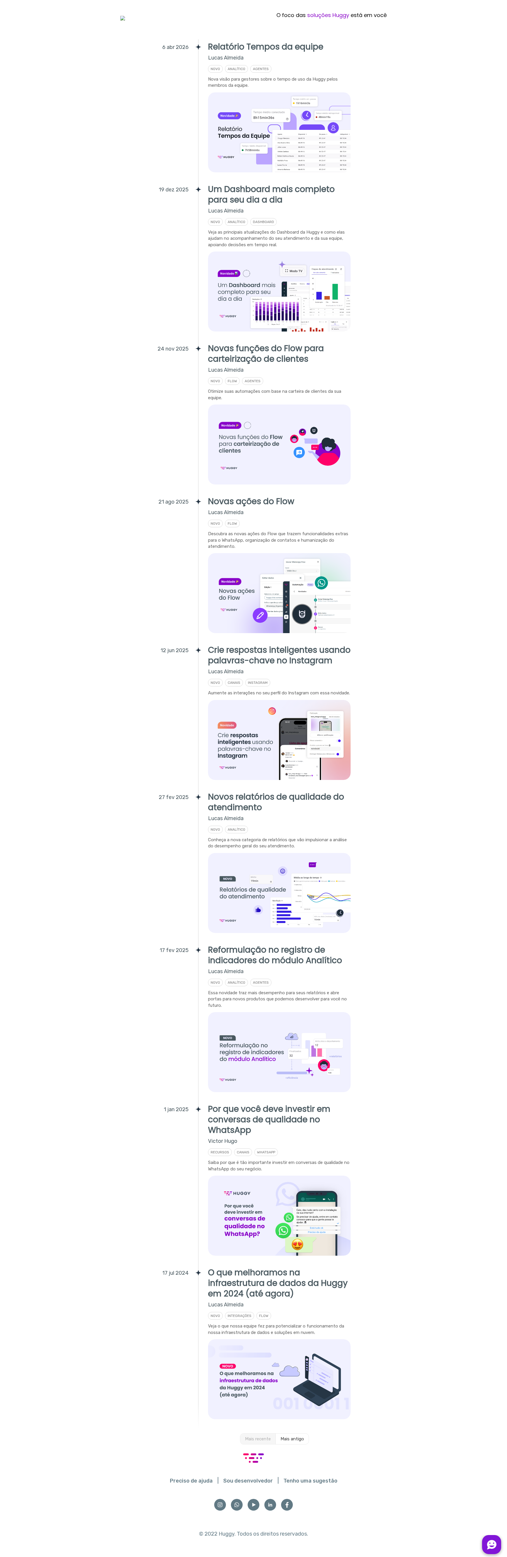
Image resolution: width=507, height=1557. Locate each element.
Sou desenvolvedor (248, 1481)
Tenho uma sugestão (310, 1481)
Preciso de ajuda (191, 1481)
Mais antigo (292, 1439)
